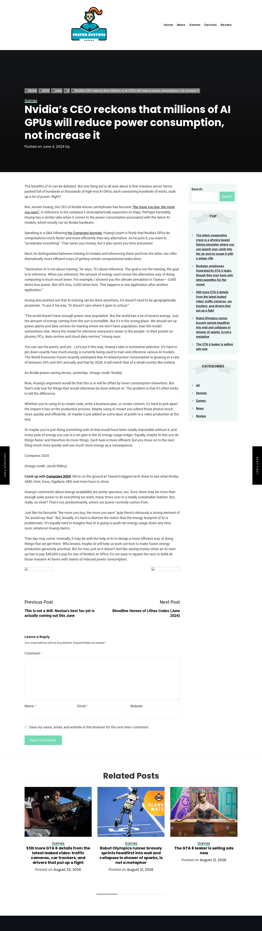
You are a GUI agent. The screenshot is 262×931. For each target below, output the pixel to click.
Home (168, 25)
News (181, 25)
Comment (33, 653)
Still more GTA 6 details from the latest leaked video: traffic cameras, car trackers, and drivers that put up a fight (214, 301)
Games (194, 25)
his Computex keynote (85, 233)
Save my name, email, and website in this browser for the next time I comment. (89, 727)
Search (196, 189)
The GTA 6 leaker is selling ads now (203, 850)
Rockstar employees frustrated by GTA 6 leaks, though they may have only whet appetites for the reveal (214, 275)
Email (82, 706)
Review (226, 25)
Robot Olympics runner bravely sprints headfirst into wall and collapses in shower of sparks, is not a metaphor (213, 327)
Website (136, 706)
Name (30, 706)
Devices (210, 25)
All (198, 385)
